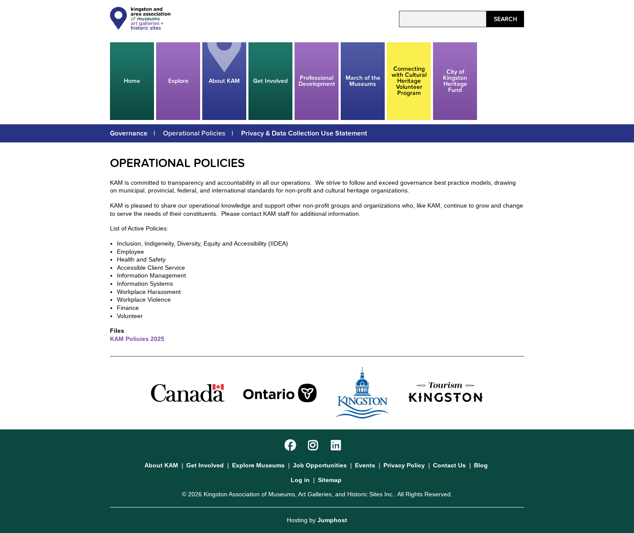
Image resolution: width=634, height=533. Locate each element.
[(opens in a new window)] (187, 392)
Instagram (314, 445)
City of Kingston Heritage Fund (455, 81)
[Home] (140, 27)
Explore (178, 81)
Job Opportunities (320, 465)
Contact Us (449, 465)
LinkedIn (337, 445)
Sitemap (330, 479)
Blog (481, 465)
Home (132, 81)
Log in (300, 479)
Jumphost (332, 520)
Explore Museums (258, 465)
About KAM (224, 81)
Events (365, 465)
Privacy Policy (404, 465)
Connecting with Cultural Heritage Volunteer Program (409, 81)
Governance (129, 133)
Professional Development (316, 81)
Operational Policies (194, 133)
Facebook (291, 445)
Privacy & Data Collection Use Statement (304, 133)
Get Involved (270, 81)
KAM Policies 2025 (137, 338)
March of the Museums (362, 81)
